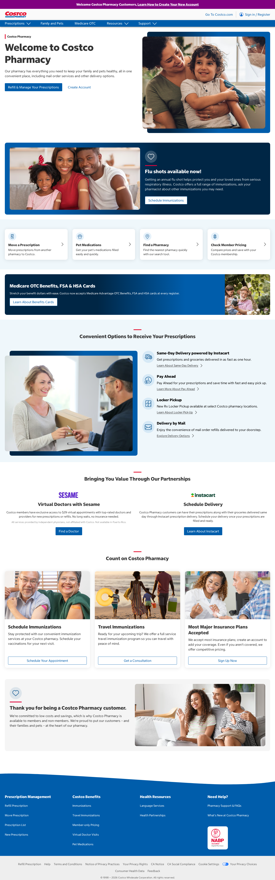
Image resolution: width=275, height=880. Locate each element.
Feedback (154, 871)
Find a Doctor (69, 531)
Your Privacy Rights (135, 864)
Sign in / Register (257, 14)
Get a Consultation (137, 661)
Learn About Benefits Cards (33, 302)
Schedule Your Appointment (47, 661)
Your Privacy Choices (243, 864)
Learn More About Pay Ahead (176, 389)
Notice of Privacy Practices (102, 864)
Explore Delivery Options (173, 436)
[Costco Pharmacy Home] (16, 14)
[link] (52, 23)
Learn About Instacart (203, 531)
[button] (17, 23)
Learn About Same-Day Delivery (177, 365)
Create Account (79, 87)
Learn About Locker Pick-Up (175, 412)
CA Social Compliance (181, 864)
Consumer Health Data (129, 871)
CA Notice (157, 864)
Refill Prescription (29, 864)
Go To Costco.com (219, 14)
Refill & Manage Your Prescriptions (33, 87)
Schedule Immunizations (166, 200)
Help (47, 864)
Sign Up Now (227, 661)
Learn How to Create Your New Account (168, 4)
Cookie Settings (208, 864)
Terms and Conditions (68, 864)
